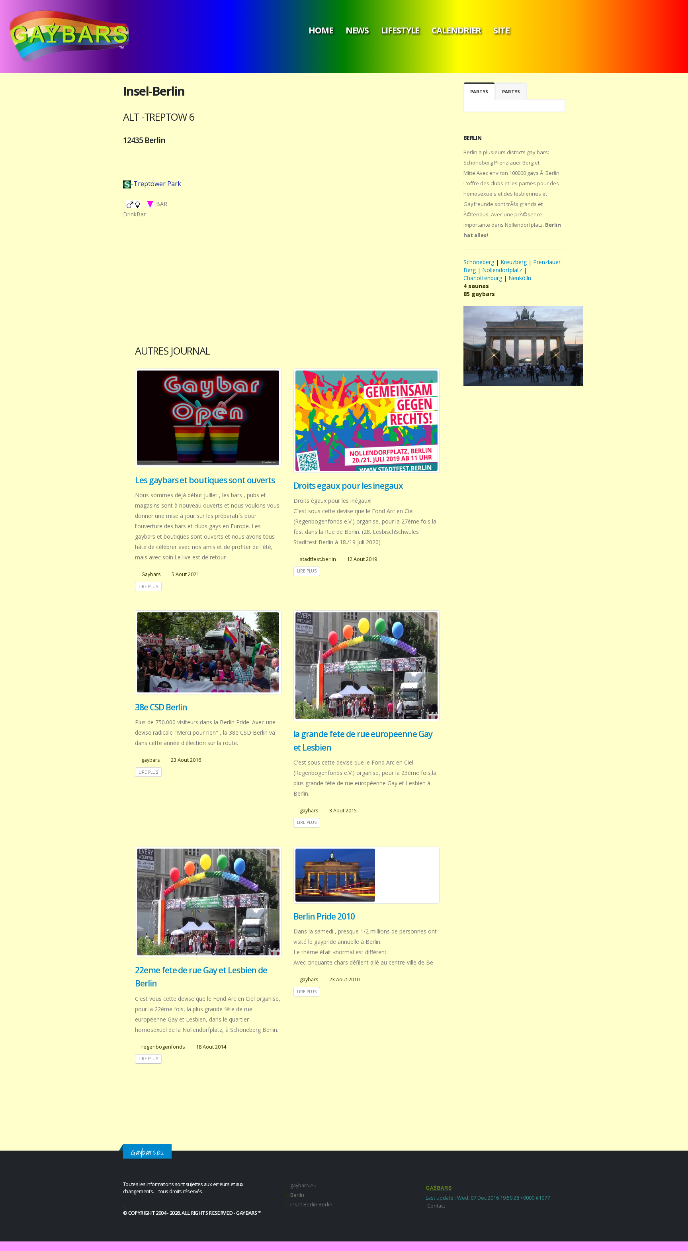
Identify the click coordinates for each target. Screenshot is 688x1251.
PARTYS (479, 91)
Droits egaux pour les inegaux (348, 485)
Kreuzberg (513, 262)
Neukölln (519, 278)
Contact (436, 1205)
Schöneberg (479, 262)
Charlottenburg (482, 278)
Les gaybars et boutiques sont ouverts (205, 480)
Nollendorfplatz (502, 270)
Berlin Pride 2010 (324, 916)
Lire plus (148, 586)
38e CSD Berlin (161, 707)
